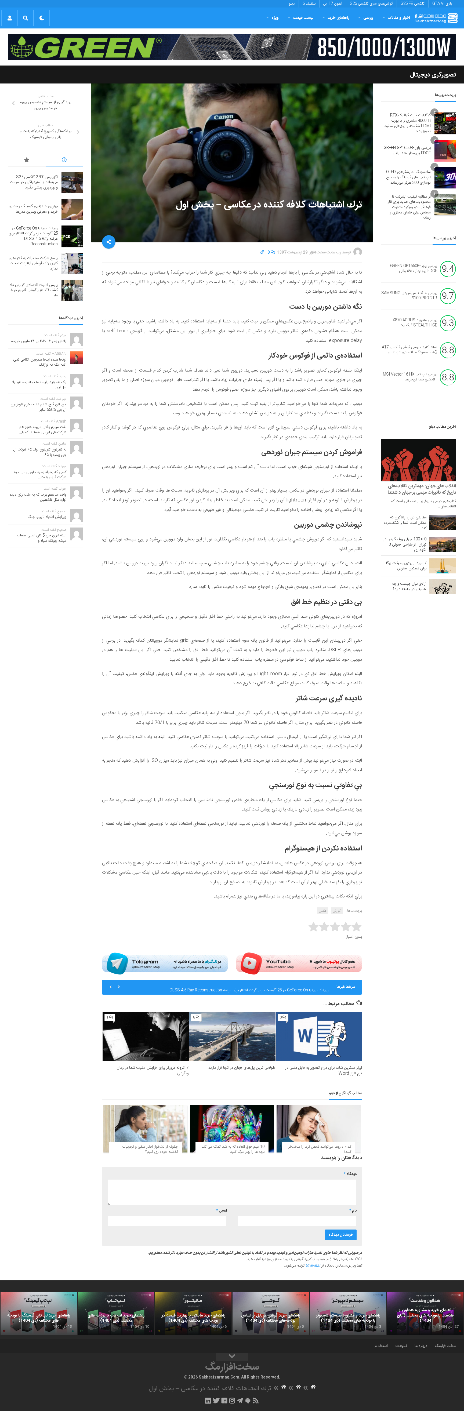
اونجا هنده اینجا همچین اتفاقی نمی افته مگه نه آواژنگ (39, 362)
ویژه (275, 17)
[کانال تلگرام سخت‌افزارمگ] (240, 1400)
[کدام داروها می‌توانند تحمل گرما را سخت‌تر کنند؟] (319, 1128)
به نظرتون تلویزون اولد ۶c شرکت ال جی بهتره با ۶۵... (39, 452)
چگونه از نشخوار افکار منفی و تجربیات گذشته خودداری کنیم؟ (150, 1149)
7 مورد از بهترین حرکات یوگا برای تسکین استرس (406, 566)
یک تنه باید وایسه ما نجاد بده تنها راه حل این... (39, 385)
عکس (322, 911)
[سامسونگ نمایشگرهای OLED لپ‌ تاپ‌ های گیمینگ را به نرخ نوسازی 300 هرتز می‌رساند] (445, 177)
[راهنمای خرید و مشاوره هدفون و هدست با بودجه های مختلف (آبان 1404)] (425, 1313)
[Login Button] (9, 18)
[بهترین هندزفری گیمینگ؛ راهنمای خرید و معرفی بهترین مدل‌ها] (72, 209)
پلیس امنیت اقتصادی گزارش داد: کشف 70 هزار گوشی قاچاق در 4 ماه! (33, 290)
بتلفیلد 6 (309, 4)
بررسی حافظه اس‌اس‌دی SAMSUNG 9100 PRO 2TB (409, 296)
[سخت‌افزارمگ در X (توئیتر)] (216, 1400)
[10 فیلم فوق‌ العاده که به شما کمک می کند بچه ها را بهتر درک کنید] (232, 1128)
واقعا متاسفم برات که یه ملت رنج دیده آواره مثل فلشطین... (37, 497)
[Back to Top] (232, 1357)
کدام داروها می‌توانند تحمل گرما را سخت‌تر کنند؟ (319, 1149)
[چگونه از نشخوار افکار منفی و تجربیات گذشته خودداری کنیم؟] (145, 1128)
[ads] (232, 47)
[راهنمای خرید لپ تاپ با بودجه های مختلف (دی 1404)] (116, 1313)
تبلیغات (401, 1346)
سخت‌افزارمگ (445, 1346)
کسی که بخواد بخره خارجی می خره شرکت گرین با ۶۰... (40, 475)
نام (353, 1211)
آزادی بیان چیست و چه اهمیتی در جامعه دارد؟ (409, 586)
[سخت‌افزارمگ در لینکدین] (208, 1400)
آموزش (337, 911)
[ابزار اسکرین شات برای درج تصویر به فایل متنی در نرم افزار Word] (319, 1036)
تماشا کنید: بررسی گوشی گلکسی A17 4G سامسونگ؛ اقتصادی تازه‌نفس (409, 350)
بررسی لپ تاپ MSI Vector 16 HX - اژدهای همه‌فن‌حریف (410, 377)
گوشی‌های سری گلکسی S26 (371, 4)
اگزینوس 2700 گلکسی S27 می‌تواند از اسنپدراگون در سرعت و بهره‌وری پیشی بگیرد (34, 182)
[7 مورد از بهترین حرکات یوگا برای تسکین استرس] (442, 565)
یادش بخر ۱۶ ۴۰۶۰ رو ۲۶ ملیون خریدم (38, 341)
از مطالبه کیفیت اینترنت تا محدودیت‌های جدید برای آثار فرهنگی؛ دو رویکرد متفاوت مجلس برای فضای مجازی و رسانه (409, 207)
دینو (292, 4)
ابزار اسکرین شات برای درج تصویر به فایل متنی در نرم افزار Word (323, 1070)
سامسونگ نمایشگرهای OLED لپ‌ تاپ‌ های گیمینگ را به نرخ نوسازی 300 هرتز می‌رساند (408, 177)
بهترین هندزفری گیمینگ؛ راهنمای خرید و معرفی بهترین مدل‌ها (33, 209)
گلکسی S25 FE (413, 4)
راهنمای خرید (338, 17)
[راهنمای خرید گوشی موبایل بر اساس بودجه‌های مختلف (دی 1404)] (271, 1313)
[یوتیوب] (299, 963)
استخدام (381, 1346)
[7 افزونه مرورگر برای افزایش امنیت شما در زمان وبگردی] (146, 1036)
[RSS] (256, 1400)
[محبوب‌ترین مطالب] (27, 160)
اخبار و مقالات (399, 17)
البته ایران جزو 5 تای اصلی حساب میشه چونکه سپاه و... (41, 538)
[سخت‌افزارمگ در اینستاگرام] (232, 1400)
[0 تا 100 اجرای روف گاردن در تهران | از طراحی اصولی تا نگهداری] (442, 544)
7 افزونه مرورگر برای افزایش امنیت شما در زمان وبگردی (153, 1070)
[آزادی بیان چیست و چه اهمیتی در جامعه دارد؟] (442, 586)
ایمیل (221, 1211)
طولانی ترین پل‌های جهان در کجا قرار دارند (242, 1067)
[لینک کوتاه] (262, 252)
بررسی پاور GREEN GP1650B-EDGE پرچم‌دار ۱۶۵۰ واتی (407, 151)
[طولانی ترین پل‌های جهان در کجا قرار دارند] (232, 1036)
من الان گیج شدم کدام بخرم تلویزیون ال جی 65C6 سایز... (38, 407)
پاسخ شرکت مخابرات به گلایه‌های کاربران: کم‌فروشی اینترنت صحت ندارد (33, 263)
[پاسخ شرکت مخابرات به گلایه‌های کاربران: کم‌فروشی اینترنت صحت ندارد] (72, 263)
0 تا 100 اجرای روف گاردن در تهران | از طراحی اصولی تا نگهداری (404, 544)
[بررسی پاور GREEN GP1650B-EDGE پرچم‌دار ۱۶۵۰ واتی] (445, 151)
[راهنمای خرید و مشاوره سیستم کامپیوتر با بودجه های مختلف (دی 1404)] (348, 1313)
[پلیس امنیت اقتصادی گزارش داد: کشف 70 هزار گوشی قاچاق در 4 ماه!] (72, 290)
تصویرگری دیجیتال (433, 75)
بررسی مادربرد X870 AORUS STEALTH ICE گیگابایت (415, 323)
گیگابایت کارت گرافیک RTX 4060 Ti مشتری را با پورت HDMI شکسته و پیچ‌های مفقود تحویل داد (407, 123)
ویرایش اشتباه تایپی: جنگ (47, 517)
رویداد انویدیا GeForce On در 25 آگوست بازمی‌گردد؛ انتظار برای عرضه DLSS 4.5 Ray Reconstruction (249, 987)
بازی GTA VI (442, 4)
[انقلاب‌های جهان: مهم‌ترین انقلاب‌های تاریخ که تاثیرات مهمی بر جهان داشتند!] (418, 460)
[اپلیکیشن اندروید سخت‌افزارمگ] (248, 1400)
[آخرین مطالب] (64, 160)
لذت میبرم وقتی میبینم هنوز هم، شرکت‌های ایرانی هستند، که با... (42, 430)
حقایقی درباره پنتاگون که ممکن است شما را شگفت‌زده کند (405, 523)
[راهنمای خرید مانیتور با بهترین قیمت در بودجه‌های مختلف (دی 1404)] (193, 1313)
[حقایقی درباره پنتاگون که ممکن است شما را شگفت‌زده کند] (442, 522)
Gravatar (313, 1266)
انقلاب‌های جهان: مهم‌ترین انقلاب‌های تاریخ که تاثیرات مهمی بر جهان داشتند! (422, 489)
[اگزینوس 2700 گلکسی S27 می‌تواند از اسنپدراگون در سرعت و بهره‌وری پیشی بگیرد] (72, 182)
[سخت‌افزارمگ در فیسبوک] (224, 1400)
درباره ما (421, 1346)
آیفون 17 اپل (332, 4)
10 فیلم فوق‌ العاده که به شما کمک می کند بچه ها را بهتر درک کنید (233, 1149)
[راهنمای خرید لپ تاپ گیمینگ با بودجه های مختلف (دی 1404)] (39, 1313)
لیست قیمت (303, 17)
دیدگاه (350, 1174)
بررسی (368, 17)
